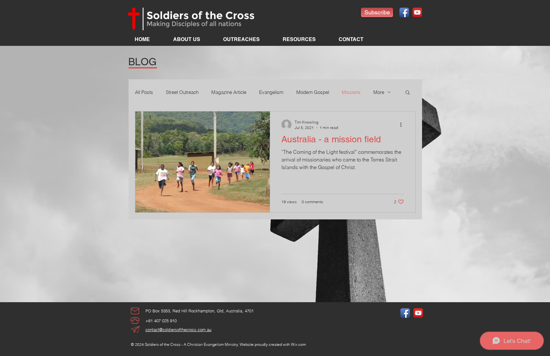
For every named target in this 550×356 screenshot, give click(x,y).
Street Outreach (182, 92)
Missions (351, 92)
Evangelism (271, 92)
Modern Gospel (312, 92)
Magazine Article (228, 92)
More (378, 92)
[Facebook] (404, 12)
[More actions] (403, 124)
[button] (408, 92)
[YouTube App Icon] (417, 12)
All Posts (144, 92)
